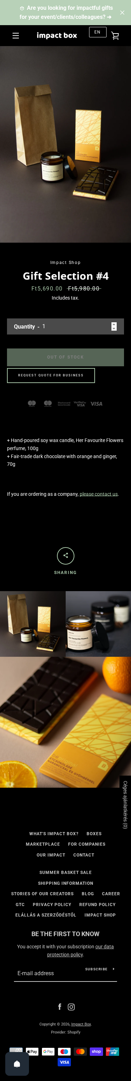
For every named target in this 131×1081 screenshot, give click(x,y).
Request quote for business (51, 375)
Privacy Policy (52, 904)
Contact (83, 855)
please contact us (99, 494)
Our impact (51, 855)
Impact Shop (100, 915)
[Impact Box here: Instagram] (71, 1006)
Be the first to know (65, 933)
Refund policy (97, 904)
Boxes (94, 833)
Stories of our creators (42, 893)
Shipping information (65, 883)
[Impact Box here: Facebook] (59, 1006)
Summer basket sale (65, 872)
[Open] (17, 1064)
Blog (88, 893)
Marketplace (43, 844)
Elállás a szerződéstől (46, 915)
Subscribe (96, 969)
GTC (20, 904)
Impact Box (81, 1024)
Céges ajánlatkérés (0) (125, 805)
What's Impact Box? (54, 833)
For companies (86, 844)
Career (111, 893)
